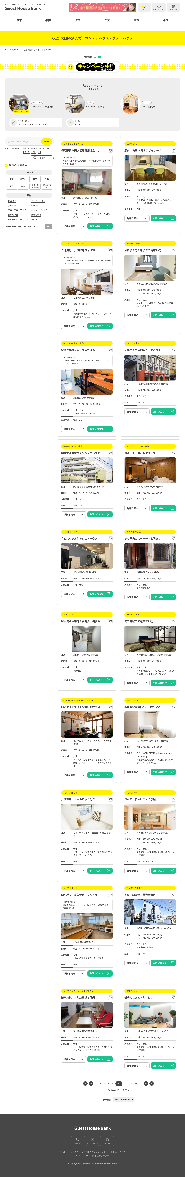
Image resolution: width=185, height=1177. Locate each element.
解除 (49, 226)
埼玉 (77, 20)
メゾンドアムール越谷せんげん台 (32, 124)
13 (136, 1083)
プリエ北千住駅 (148, 106)
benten (78, 124)
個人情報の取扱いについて (93, 1152)
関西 (136, 20)
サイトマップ (82, 1156)
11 (126, 1083)
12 (131, 1083)
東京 (19, 20)
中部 (165, 20)
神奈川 (48, 20)
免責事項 (113, 1152)
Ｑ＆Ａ (123, 1152)
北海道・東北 (46, 186)
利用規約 (74, 1152)
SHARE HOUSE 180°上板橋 (42, 106)
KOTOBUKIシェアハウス (96, 106)
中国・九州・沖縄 (35, 186)
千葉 (107, 20)
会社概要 (63, 1152)
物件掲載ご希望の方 (100, 1156)
